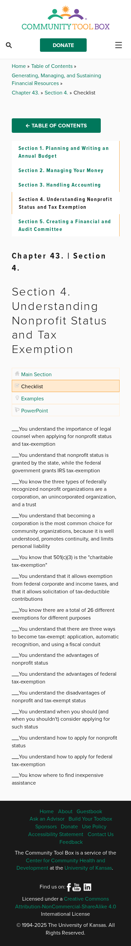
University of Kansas (88, 867)
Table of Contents (52, 66)
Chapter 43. (26, 92)
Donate (63, 45)
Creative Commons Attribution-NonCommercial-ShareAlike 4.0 (65, 902)
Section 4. (57, 92)
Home (19, 66)
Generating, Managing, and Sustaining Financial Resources (56, 79)
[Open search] (9, 45)
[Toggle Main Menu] (121, 45)
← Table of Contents (56, 125)
